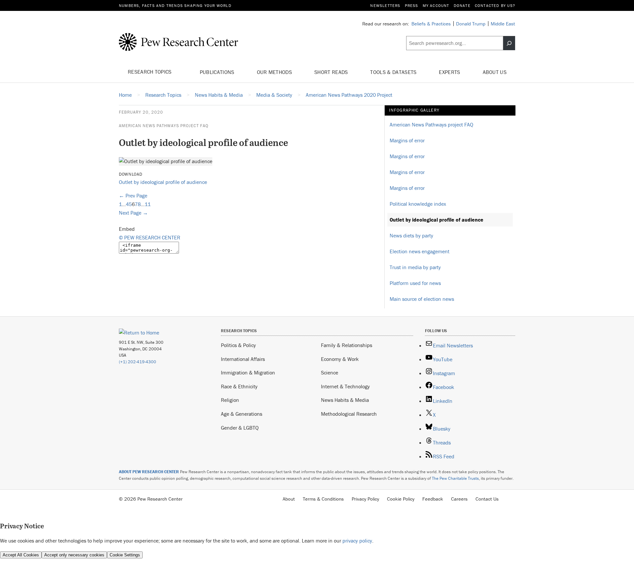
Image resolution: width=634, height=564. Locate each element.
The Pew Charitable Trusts (455, 478)
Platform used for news (415, 283)
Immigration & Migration (248, 372)
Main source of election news (422, 299)
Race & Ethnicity (239, 386)
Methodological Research (349, 413)
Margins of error (407, 140)
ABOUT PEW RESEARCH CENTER (149, 472)
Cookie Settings (125, 554)
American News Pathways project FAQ (163, 125)
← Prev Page (133, 195)
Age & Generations (241, 413)
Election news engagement (419, 251)
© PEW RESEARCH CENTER (149, 237)
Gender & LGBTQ (240, 427)
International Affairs (243, 359)
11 (148, 204)
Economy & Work (340, 359)
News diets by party (411, 235)
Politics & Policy (238, 345)
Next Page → (133, 212)
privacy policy (357, 540)
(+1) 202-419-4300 (137, 362)
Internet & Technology (345, 386)
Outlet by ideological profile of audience (163, 182)
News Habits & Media (345, 400)
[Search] (509, 43)
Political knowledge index (418, 203)
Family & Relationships (346, 345)
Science (329, 372)
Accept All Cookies (21, 554)
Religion (230, 400)
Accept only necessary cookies (74, 554)
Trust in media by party (415, 267)
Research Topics (150, 71)
